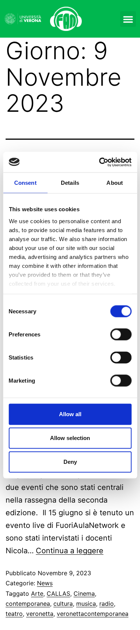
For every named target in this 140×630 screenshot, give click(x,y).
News (45, 583)
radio (106, 603)
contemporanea (28, 603)
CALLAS (58, 593)
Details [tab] (70, 183)
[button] (128, 19)
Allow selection (70, 438)
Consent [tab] (25, 183)
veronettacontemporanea (92, 613)
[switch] (120, 335)
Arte (37, 593)
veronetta (39, 613)
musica (86, 603)
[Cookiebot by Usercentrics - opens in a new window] (99, 162)
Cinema (84, 593)
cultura (63, 603)
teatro (14, 613)
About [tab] (114, 183)
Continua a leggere (69, 550)
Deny (70, 462)
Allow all (70, 414)
